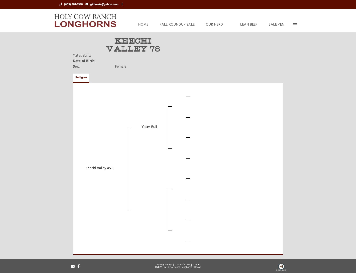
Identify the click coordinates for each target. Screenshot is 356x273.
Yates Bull (80, 56)
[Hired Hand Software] (281, 268)
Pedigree (81, 77)
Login (196, 265)
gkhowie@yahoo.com (104, 4)
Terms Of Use (183, 265)
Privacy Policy (164, 265)
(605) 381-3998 (74, 4)
